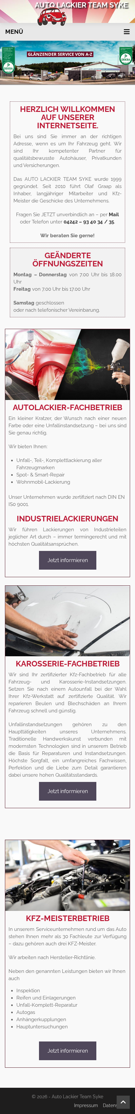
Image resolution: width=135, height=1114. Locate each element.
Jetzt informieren (68, 560)
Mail (114, 215)
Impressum (86, 1105)
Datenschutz (116, 1105)
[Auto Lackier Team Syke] (67, 16)
